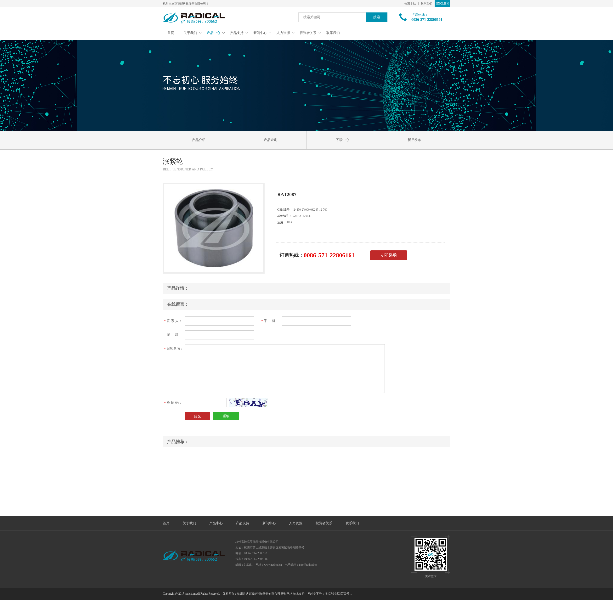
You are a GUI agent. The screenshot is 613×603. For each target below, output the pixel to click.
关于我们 (190, 33)
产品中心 (213, 33)
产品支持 (237, 33)
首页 (170, 33)
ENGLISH (442, 3)
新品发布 (414, 140)
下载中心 (342, 140)
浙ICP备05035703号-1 (338, 593)
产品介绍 (198, 140)
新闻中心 (260, 33)
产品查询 (270, 140)
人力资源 (283, 33)
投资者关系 (308, 33)
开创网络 (286, 593)
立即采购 (388, 255)
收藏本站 (410, 3)
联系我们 (426, 3)
